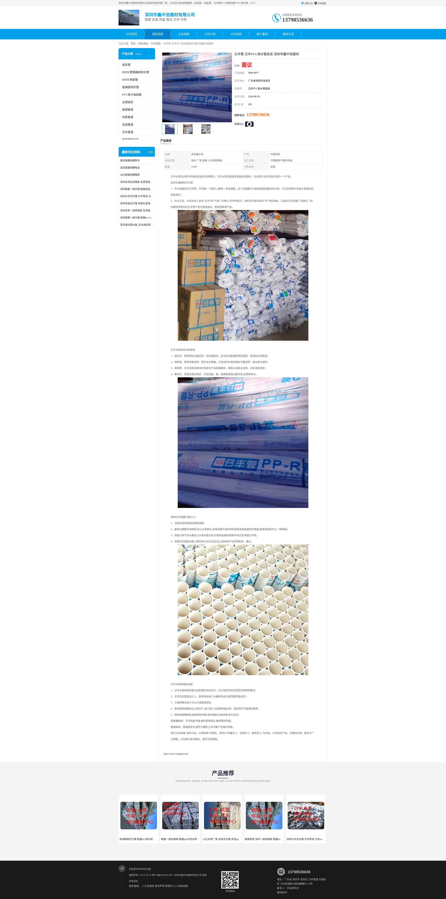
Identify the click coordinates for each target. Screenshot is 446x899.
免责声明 (159, 886)
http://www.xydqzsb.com (176, 754)
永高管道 (127, 124)
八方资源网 (148, 886)
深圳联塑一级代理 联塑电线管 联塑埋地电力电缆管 (136, 189)
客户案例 (262, 34)
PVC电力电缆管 (132, 94)
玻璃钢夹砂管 (130, 87)
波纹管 (126, 64)
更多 (150, 152)
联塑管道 (127, 109)
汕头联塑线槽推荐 (130, 174)
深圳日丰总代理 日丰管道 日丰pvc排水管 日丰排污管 (136, 196)
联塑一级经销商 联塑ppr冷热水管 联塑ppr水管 (144, 839)
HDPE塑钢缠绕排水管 (135, 72)
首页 (133, 43)
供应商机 (157, 34)
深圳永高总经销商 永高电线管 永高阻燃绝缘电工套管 (136, 182)
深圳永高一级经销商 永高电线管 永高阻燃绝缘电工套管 (136, 210)
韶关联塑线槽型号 (130, 160)
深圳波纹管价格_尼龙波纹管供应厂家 (136, 224)
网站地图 (183, 886)
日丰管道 (156, 43)
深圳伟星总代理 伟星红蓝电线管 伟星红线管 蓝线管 (136, 203)
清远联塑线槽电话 (130, 167)
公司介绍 (210, 34)
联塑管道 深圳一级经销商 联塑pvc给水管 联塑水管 (230, 839)
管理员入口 (171, 886)
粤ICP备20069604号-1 (163, 875)
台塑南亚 (127, 102)
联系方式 (288, 34)
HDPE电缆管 (130, 79)
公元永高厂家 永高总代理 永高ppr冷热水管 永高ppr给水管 (192, 839)
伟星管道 (127, 117)
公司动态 (236, 34)
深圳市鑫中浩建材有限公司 (188, 875)
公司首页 (131, 34)
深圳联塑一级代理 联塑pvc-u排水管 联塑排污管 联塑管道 (136, 217)
